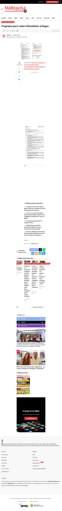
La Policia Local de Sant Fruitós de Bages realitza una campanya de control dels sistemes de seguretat (34, 208)
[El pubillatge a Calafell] (20, 262)
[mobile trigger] (3, 9)
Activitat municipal (29, 263)
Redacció (9, 35)
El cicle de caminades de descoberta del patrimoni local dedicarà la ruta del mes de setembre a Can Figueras (34, 233)
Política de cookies (47, 498)
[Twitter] (31, 322)
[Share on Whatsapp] (43, 249)
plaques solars (34, 243)
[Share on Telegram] (32, 253)
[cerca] (32, 14)
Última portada (22, 372)
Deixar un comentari (38, 307)
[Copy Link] (15, 31)
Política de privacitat (37, 498)
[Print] (17, 31)
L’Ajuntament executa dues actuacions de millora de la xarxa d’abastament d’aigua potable (32, 227)
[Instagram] (31, 325)
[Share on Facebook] (10, 31)
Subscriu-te (31, 418)
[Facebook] (31, 318)
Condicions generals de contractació (19, 498)
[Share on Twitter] (13, 31)
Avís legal (30, 498)
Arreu (19, 263)
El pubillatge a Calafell (19, 267)
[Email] (36, 253)
